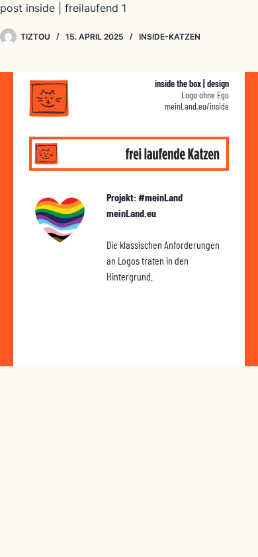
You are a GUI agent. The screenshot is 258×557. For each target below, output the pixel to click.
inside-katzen (169, 37)
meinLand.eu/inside (197, 106)
